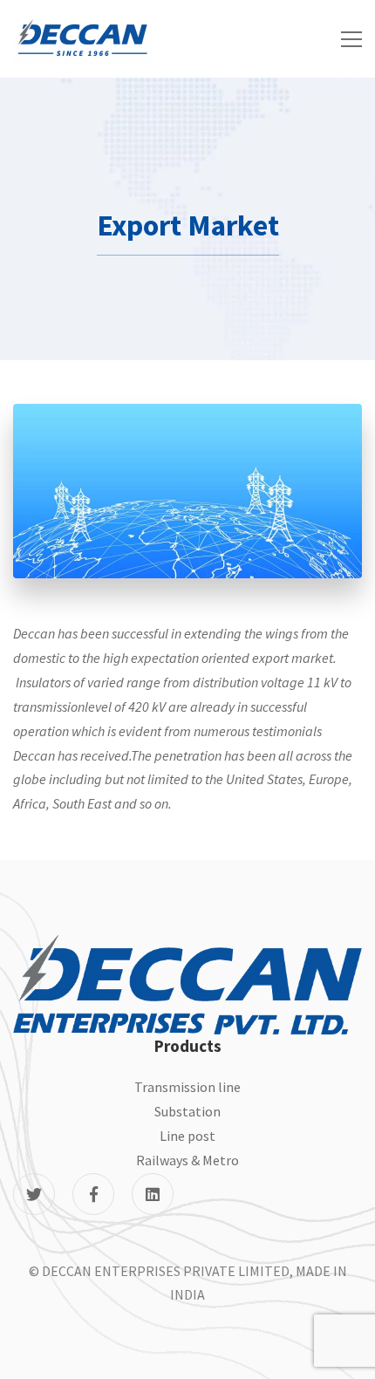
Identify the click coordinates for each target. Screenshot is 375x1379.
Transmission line (187, 1087)
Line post (187, 1135)
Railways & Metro (187, 1160)
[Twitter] (34, 1194)
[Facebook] (93, 1194)
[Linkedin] (153, 1194)
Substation (187, 1111)
